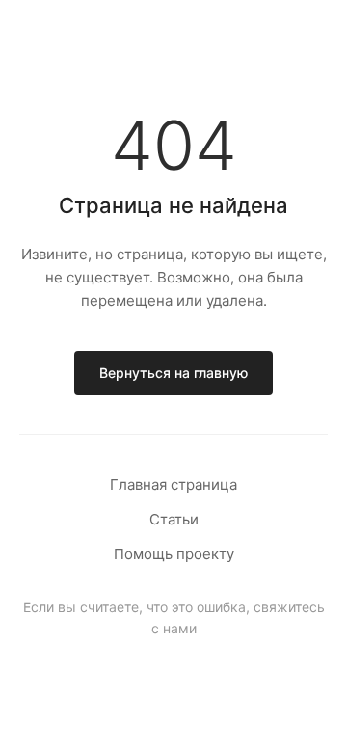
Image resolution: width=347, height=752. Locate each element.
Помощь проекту (174, 554)
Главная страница (173, 484)
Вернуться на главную (173, 372)
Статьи (174, 519)
